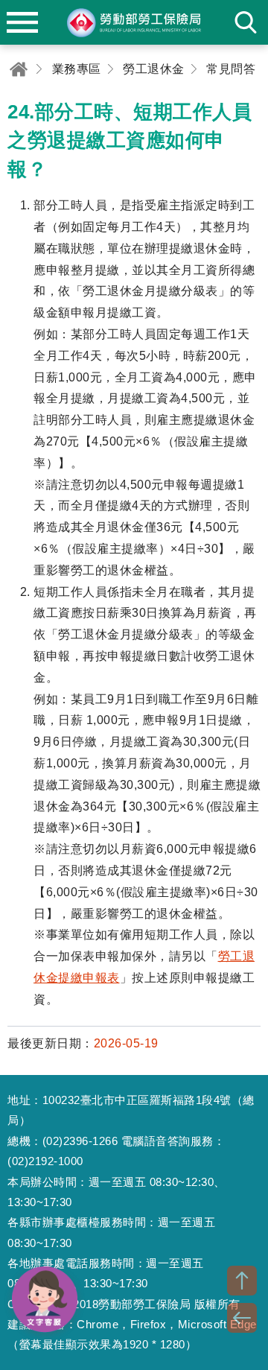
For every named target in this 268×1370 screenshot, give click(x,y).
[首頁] (18, 69)
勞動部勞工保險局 (134, 22)
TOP (242, 1281)
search (245, 22)
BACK (242, 1318)
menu (22, 22)
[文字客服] (44, 1299)
